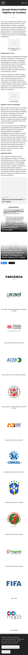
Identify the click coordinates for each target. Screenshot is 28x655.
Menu (25, 2)
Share (4, 263)
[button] (22, 3)
